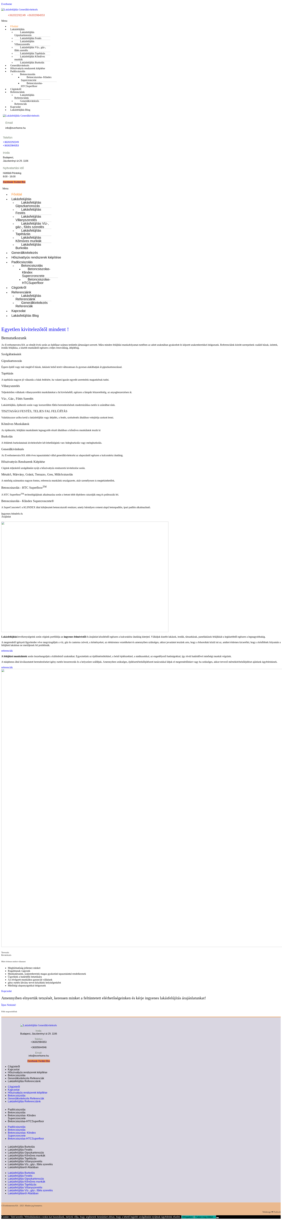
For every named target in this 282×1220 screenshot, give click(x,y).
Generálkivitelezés (24, 252)
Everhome (6, 4)
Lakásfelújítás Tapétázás (28, 232)
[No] (217, 1217)
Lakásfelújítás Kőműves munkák (29, 58)
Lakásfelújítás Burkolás (28, 246)
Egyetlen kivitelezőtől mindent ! (35, 329)
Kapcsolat (18, 311)
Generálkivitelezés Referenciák (26, 102)
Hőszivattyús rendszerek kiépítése (27, 68)
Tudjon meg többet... (205, 1217)
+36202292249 (17, 15)
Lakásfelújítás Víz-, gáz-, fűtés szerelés (30, 49)
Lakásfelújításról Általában (23, 1167)
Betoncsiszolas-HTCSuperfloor (32, 85)
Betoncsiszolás (16, 1075)
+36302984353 (36, 15)
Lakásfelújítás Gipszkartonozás (24, 34)
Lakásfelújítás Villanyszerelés (24, 43)
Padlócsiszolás (16, 1109)
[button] (141, 20)
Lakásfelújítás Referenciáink (24, 96)
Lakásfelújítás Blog (20, 109)
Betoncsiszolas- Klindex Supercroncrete (36, 78)
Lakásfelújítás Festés (28, 211)
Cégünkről (18, 287)
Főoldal (16, 194)
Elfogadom (188, 1217)
